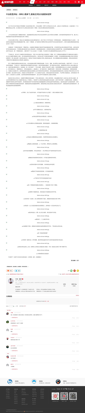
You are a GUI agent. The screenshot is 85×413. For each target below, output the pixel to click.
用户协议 (8, 394)
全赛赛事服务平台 (25, 394)
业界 (44, 1)
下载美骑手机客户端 (74, 306)
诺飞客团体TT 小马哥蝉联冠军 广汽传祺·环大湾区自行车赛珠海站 (25, 289)
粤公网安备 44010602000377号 (30, 411)
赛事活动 (42, 391)
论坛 (61, 1)
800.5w (74, 284)
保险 (65, 1)
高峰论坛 (16, 399)
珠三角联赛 (24, 392)
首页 (20, 1)
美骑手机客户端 (14, 317)
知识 (40, 1)
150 (64, 284)
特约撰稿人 (8, 398)
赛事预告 (54, 5)
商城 (69, 1)
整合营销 (34, 400)
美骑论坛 (16, 396)
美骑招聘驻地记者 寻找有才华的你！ (17, 274)
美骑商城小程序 (25, 404)
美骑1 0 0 (23, 391)
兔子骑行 (16, 394)
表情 (17, 306)
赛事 (32, 1)
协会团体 (42, 394)
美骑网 (15, 391)
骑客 (56, 1)
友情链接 (42, 398)
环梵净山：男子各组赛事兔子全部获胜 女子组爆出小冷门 (46, 289)
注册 (48, 301)
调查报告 (16, 398)
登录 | (46, 301)
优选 (48, 1)
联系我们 (8, 391)
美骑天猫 (23, 400)
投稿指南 (8, 396)
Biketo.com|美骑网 (22, 18)
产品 (28, 1)
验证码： (7, 306)
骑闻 (24, 1)
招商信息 (34, 402)
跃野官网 (34, 391)
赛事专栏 (46, 5)
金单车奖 (16, 401)
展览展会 (42, 392)
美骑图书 (16, 403)
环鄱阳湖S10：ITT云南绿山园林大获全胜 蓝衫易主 (46, 291)
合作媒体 (42, 396)
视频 (52, 1)
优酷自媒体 (34, 392)
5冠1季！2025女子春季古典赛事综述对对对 (70, 274)
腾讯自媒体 (34, 394)
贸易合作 (34, 404)
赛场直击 (39, 5)
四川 (30, 18)
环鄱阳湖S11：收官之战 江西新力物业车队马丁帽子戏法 (25, 291)
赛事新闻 (31, 5)
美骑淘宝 (23, 402)
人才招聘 (8, 392)
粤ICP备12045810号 (39, 411)
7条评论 (77, 295)
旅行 (36, 1)
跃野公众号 (34, 396)
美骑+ (15, 392)
